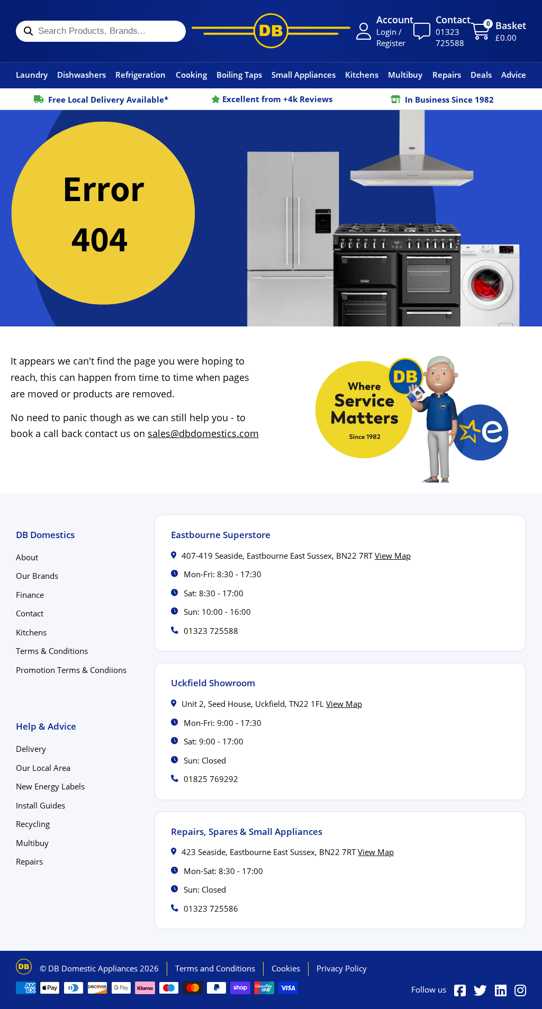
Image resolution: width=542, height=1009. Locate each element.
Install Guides (40, 805)
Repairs (446, 74)
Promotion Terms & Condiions (71, 670)
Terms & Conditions (52, 651)
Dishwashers (81, 74)
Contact (29, 613)
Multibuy (405, 74)
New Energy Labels (50, 786)
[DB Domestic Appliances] (271, 30)
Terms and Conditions (215, 968)
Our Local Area (43, 767)
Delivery (31, 748)
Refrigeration (140, 74)
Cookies (286, 968)
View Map (393, 555)
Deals (481, 74)
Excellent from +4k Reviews (276, 99)
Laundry (32, 74)
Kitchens (361, 74)
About (27, 557)
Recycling (33, 824)
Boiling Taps (239, 74)
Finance (30, 594)
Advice (513, 74)
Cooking (191, 74)
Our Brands (37, 575)
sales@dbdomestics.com (203, 433)
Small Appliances (304, 74)
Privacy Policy (342, 968)
